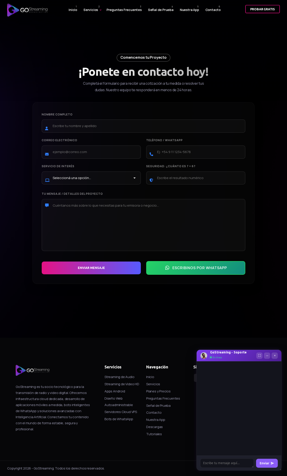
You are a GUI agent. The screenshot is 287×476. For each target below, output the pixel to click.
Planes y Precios (158, 391)
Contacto (213, 10)
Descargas (154, 426)
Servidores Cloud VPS (120, 411)
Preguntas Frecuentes (124, 10)
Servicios (90, 10)
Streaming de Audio (119, 376)
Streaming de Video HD (121, 384)
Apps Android (114, 391)
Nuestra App (189, 10)
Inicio (73, 10)
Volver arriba (10, 239)
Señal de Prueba (161, 10)
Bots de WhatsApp (118, 419)
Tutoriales (154, 434)
